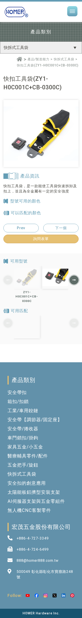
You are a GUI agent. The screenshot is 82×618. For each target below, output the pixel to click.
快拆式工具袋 (64, 59)
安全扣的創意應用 (27, 483)
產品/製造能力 (38, 59)
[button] (74, 280)
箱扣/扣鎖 (18, 401)
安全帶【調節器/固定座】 (35, 419)
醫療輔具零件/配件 (28, 456)
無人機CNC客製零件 (29, 510)
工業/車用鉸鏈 (23, 410)
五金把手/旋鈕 (23, 465)
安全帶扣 (17, 392)
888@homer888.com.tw (38, 560)
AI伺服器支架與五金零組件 (36, 501)
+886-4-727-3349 (33, 538)
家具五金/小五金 (25, 447)
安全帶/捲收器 (23, 428)
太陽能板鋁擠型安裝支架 (34, 492)
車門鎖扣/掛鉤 (23, 437)
